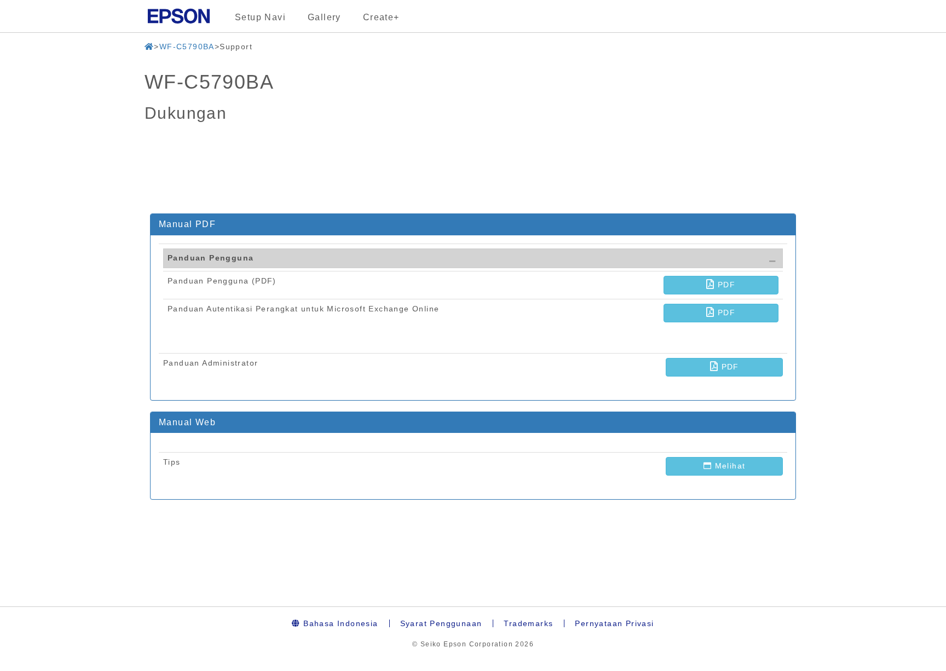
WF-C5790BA (187, 46)
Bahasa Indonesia (339, 623)
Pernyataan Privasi (614, 623)
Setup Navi (260, 17)
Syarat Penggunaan (441, 623)
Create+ (381, 17)
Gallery (324, 17)
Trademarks (528, 623)
